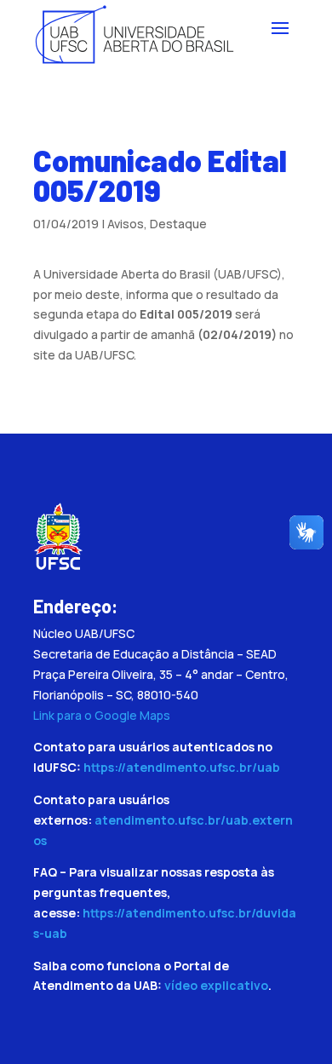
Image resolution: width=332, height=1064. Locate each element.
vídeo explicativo (216, 985)
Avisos (125, 224)
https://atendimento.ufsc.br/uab (181, 767)
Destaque (178, 224)
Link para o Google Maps (101, 715)
